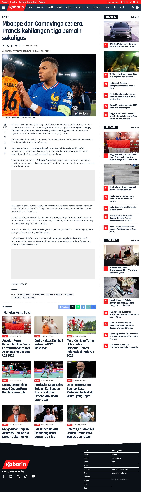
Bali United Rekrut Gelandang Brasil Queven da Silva (46, 433)
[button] (133, 7)
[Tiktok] (26, 476)
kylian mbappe (38, 295)
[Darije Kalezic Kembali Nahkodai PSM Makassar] (48, 325)
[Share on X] (7, 45)
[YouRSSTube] (137, 2)
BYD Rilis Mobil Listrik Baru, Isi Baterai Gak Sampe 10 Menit (122, 45)
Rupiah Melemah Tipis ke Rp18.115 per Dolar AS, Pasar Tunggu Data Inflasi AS (121, 303)
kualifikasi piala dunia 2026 (24, 297)
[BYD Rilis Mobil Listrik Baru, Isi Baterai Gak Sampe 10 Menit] (121, 31)
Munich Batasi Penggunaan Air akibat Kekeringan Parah (122, 188)
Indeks (133, 17)
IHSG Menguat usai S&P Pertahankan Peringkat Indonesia (123, 346)
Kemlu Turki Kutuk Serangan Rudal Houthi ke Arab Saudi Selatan (121, 199)
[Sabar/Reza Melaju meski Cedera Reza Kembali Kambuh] (16, 369)
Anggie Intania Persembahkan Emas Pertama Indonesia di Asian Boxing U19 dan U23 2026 (16, 348)
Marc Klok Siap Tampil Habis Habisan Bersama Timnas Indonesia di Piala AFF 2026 (81, 348)
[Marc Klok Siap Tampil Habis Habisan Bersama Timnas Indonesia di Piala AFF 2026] (81, 325)
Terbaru (5, 2)
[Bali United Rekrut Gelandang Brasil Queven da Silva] (48, 413)
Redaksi (42, 2)
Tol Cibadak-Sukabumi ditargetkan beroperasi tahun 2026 (122, 86)
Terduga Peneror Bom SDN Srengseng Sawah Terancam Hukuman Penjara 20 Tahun (121, 325)
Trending (13, 2)
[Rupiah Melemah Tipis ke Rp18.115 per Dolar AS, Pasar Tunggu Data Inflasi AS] (121, 287)
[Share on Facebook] (3, 45)
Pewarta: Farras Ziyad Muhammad (18, 51)
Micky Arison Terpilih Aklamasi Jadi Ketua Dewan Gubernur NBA (16, 433)
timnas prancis (24, 295)
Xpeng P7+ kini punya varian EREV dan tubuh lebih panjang (123, 106)
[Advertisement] (53, 185)
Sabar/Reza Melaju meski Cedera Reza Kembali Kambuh (14, 389)
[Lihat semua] (3, 51)
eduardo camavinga (54, 295)
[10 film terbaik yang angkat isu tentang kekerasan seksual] (121, 61)
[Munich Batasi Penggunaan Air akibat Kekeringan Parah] (121, 174)
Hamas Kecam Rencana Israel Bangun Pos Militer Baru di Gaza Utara (122, 229)
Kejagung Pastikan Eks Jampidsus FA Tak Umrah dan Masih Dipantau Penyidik (123, 336)
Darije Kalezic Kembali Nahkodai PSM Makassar (48, 344)
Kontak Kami (32, 2)
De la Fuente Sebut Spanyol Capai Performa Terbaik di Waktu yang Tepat (80, 390)
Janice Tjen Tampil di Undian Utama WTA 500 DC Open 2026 (80, 433)
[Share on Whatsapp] (11, 45)
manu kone (69, 295)
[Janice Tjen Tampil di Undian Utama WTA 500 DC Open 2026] (81, 413)
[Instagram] (124, 2)
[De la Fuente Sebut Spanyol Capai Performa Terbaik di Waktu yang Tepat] (81, 369)
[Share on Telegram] (16, 45)
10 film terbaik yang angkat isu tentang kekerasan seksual (123, 75)
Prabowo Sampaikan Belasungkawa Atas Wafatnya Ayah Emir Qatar (123, 270)
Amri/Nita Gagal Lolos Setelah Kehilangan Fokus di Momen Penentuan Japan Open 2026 (48, 392)
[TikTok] (130, 2)
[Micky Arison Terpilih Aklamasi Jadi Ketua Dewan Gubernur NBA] (16, 413)
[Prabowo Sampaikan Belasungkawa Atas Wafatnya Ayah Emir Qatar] (121, 255)
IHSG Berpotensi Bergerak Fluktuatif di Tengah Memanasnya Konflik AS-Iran (124, 314)
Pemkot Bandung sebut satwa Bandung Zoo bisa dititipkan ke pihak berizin (122, 97)
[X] (127, 2)
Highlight (22, 2)
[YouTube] (134, 2)
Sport (5, 17)
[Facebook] (121, 2)
